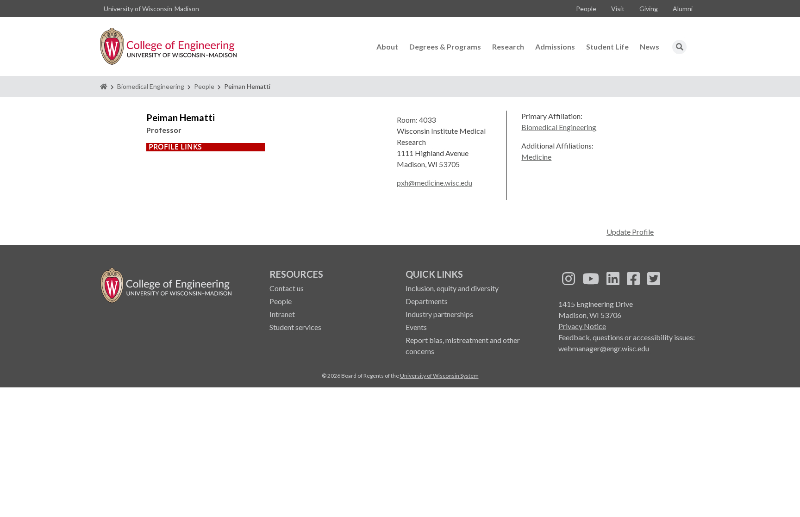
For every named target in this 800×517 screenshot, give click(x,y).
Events (416, 327)
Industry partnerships (439, 314)
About (387, 46)
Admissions (555, 46)
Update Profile (630, 231)
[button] (679, 46)
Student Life (607, 46)
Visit (618, 8)
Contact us (286, 288)
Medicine (536, 156)
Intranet (282, 314)
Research (508, 46)
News (649, 46)
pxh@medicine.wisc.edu (434, 182)
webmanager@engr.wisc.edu (603, 348)
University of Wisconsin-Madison (151, 8)
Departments (427, 301)
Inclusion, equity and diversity (452, 288)
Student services (295, 327)
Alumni (683, 8)
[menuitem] (586, 8)
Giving (648, 8)
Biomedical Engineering (150, 86)
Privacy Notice (582, 326)
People (586, 8)
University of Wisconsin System (439, 375)
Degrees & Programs (445, 46)
